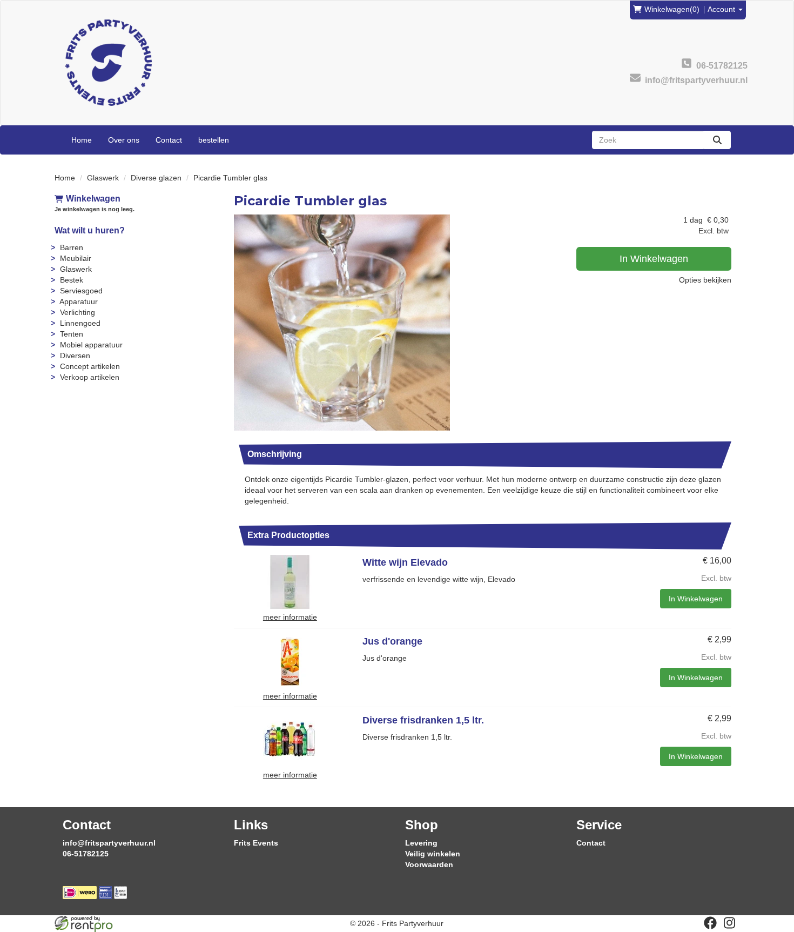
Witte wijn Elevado (405, 562)
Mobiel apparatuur (91, 344)
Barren (71, 247)
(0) (671, 9)
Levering (421, 843)
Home (81, 140)
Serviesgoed (81, 290)
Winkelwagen (93, 198)
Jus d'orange (392, 641)
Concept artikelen (90, 366)
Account (722, 9)
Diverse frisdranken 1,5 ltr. (423, 720)
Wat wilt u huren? (90, 230)
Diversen (75, 355)
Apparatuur (78, 301)
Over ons (123, 140)
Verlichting (77, 312)
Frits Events (256, 843)
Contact (169, 140)
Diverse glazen (156, 177)
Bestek (71, 280)
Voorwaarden (429, 864)
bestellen (213, 140)
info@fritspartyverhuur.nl (109, 843)
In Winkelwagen (654, 258)
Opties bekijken (705, 280)
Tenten (71, 334)
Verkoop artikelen (89, 377)
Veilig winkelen (432, 853)
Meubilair (75, 258)
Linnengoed (80, 323)
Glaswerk (103, 177)
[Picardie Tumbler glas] (342, 322)
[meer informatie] (290, 581)
